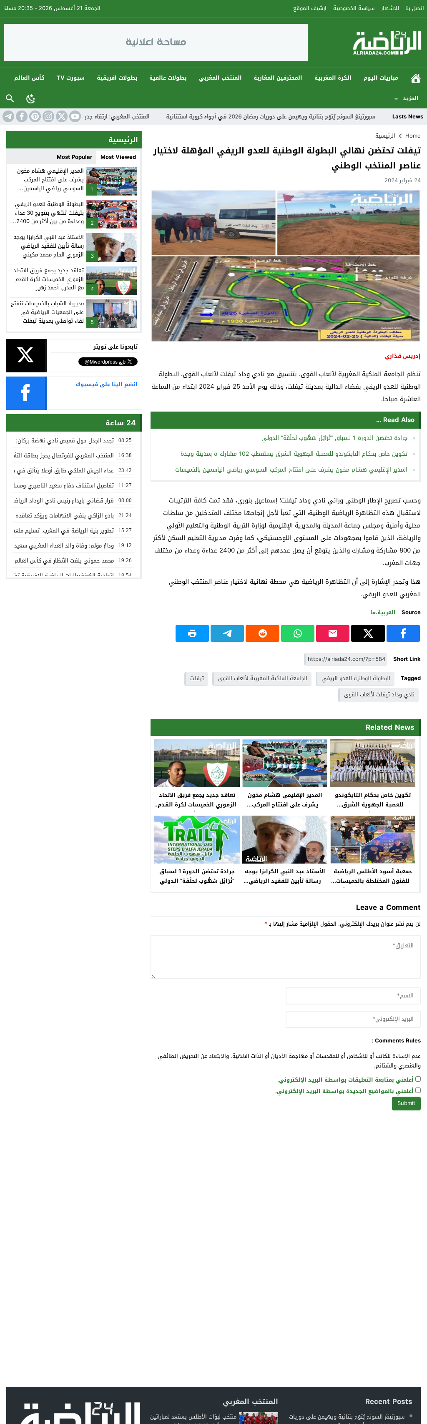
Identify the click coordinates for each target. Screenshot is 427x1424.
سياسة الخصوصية (353, 8)
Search (10, 98)
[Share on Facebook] (403, 633)
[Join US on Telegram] (7, 116)
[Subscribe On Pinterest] (34, 116)
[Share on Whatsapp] (297, 633)
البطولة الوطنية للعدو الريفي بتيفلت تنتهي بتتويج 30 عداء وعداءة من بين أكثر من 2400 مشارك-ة (49, 217)
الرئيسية (415, 78)
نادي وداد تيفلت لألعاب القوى (379, 694)
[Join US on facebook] (21, 116)
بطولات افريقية (117, 78)
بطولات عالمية (168, 78)
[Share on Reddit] (262, 633)
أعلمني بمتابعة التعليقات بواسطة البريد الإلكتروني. (345, 1080)
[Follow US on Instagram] (47, 116)
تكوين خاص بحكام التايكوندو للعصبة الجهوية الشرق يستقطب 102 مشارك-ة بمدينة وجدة (294, 454)
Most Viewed (118, 157)
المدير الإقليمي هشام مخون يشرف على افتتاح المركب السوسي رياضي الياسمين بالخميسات (291, 469)
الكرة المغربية (333, 78)
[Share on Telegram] (227, 633)
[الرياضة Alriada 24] (365, 42)
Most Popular (74, 157)
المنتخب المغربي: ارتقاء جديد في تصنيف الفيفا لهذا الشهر (112, 116)
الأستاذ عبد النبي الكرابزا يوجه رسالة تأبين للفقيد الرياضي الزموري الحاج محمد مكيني (285, 881)
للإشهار (390, 8)
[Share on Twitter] (367, 633)
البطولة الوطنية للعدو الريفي (356, 678)
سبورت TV (71, 78)
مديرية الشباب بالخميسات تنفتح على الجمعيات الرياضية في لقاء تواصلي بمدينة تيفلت (47, 312)
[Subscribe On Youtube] (74, 116)
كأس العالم (29, 78)
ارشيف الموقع (310, 8)
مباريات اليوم (381, 78)
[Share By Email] (332, 633)
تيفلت (197, 678)
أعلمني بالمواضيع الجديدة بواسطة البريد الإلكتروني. (344, 1091)
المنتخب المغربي (220, 78)
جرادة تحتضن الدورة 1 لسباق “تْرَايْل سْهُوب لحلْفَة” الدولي (334, 438)
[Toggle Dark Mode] (31, 98)
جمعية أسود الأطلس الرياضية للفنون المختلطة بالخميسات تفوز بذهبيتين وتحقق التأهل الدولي (373, 885)
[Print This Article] (192, 633)
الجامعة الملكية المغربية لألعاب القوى (262, 678)
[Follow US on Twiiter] (61, 116)
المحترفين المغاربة (278, 78)
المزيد (411, 98)
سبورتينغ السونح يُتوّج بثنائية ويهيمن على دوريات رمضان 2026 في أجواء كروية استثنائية (303, 116)
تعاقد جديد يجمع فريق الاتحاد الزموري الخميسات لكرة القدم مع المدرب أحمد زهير (197, 804)
